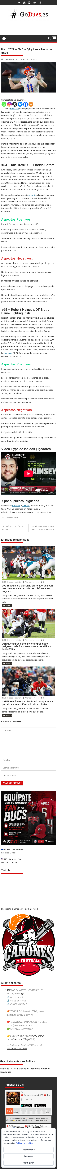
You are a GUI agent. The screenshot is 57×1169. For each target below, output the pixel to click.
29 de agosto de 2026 (12, 582)
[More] (30, 104)
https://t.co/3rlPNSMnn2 (30, 1035)
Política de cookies (24, 1143)
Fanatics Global (8, 852)
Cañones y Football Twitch (26, 908)
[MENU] (54, 38)
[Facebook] (25, 104)
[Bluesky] (20, 104)
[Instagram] (9, 104)
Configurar (28, 1163)
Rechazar (28, 1156)
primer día (14, 108)
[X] (14, 104)
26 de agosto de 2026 (12, 698)
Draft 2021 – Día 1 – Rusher (12, 528)
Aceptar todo (28, 1149)
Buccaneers (8, 518)
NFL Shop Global (9, 862)
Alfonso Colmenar (30, 59)
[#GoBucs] (4, 38)
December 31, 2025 (17, 1048)
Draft (16, 518)
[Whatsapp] (4, 104)
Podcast (16, 505)
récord (31, 195)
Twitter (25, 505)
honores (8, 353)
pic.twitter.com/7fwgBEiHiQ (21, 1039)
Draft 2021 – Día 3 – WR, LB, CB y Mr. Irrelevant (43, 528)
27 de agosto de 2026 (12, 640)
